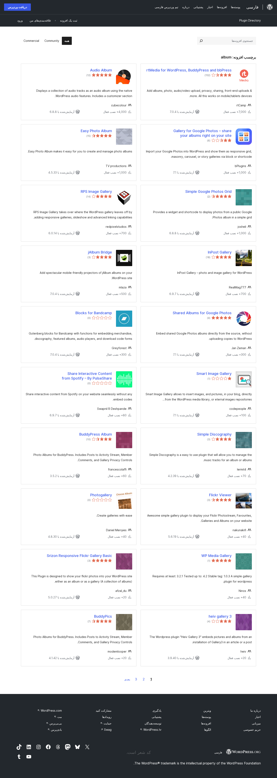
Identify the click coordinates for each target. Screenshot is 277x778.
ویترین (207, 710)
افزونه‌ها (206, 723)
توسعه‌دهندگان (153, 723)
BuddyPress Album (95, 434)
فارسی (218, 752)
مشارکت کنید (104, 710)
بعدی (127, 679)
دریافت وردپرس (17, 7)
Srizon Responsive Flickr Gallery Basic (79, 556)
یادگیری (156, 710)
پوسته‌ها (206, 717)
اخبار (258, 717)
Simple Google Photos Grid (208, 191)
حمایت (106, 723)
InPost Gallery (220, 252)
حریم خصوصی (252, 729)
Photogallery (101, 495)
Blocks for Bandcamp (93, 313)
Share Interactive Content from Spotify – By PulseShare (87, 375)
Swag (106, 729)
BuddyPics (103, 616)
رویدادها (107, 717)
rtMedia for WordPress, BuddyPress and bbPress (189, 70)
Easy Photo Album (96, 131)
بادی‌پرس (54, 729)
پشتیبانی (156, 717)
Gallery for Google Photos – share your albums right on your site (202, 133)
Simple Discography (214, 434)
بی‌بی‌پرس (54, 723)
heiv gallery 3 (220, 616)
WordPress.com (49, 710)
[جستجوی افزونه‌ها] (201, 41)
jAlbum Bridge (100, 252)
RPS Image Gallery (96, 191)
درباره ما (255, 710)
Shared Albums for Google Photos (202, 313)
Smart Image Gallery (214, 373)
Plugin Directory (250, 20)
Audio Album (101, 70)
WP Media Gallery (216, 556)
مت (58, 717)
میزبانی (256, 723)
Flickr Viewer (220, 495)
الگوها (207, 729)
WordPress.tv (150, 729)
